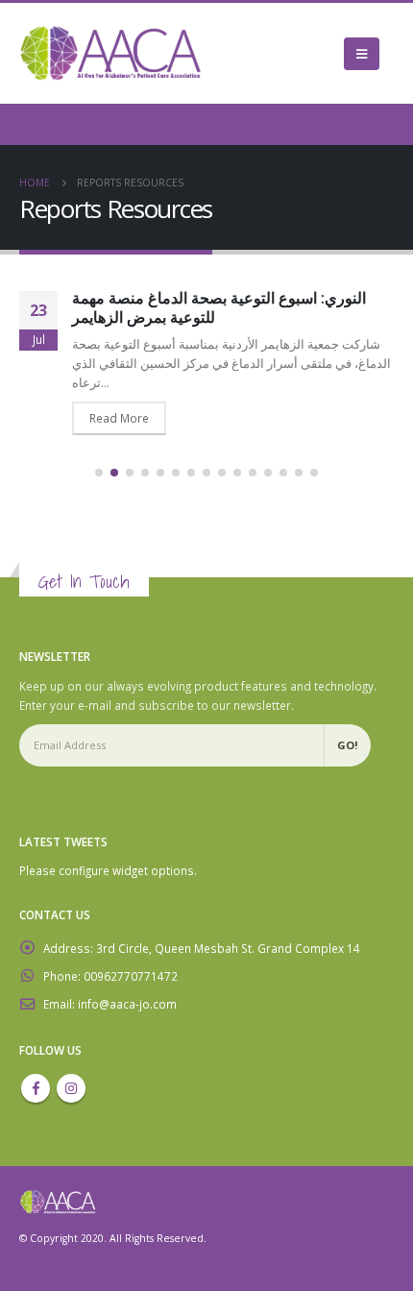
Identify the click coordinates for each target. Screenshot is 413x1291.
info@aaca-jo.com (127, 1003)
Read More (119, 418)
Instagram (71, 1088)
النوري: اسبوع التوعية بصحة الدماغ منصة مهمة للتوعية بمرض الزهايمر (219, 307)
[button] (99, 472)
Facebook (35, 1088)
